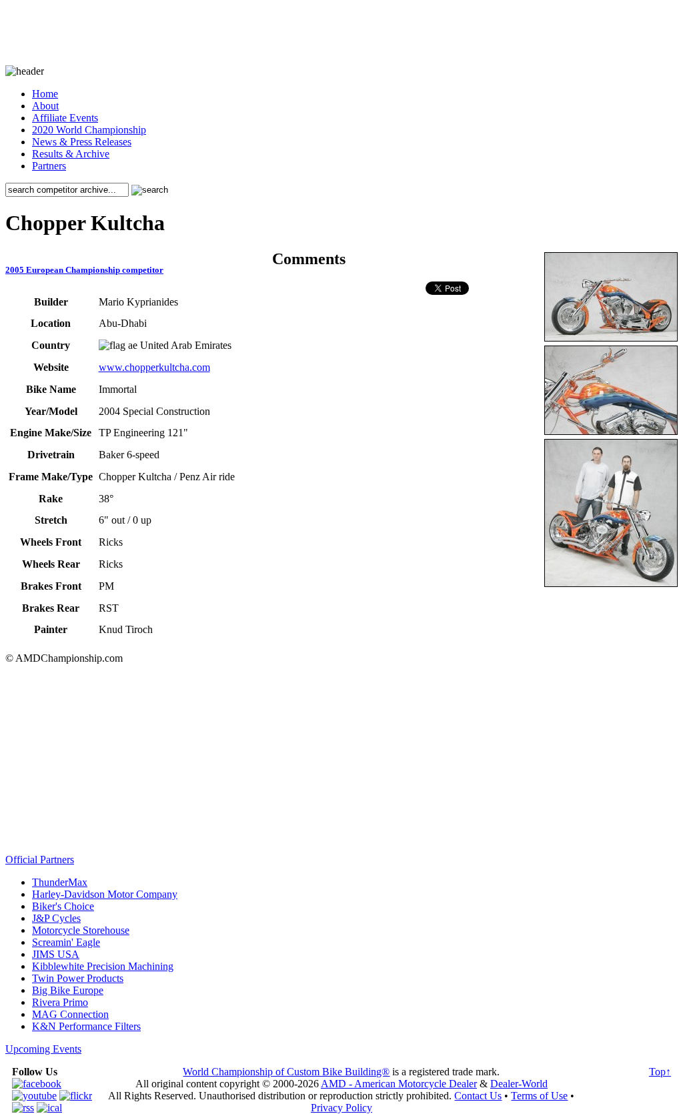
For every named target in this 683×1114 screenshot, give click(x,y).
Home (45, 93)
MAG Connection (70, 1014)
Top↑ (660, 1071)
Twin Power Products (77, 978)
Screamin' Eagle (66, 942)
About (45, 105)
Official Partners (39, 859)
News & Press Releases (81, 141)
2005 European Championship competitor (84, 270)
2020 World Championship (89, 129)
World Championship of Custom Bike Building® (286, 1071)
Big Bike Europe (67, 990)
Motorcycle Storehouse (80, 930)
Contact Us (478, 1095)
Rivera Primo (60, 1002)
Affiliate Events (65, 117)
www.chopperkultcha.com (154, 367)
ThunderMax (59, 882)
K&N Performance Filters (86, 1026)
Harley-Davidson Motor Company (104, 894)
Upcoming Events (43, 1049)
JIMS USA (55, 954)
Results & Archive (70, 153)
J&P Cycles (56, 918)
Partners (49, 165)
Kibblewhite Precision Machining (102, 966)
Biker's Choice (63, 906)
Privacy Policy (341, 1107)
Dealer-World (519, 1083)
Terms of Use (539, 1095)
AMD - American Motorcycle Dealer (399, 1083)
